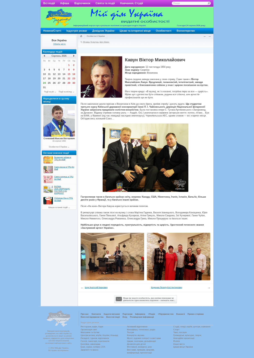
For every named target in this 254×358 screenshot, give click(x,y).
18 (49, 78)
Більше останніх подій (58, 207)
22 (69, 78)
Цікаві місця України (183, 347)
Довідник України (103, 30)
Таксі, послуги (180, 332)
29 (69, 83)
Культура (94, 42)
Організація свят (89, 329)
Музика (86, 42)
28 (64, 83)
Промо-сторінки (195, 314)
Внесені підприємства (92, 317)
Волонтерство (186, 30)
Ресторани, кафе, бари (92, 327)
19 (54, 78)
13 (59, 74)
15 (69, 74)
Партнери (127, 314)
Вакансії (180, 314)
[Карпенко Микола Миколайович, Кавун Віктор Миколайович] (178, 279)
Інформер (140, 314)
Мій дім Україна (59, 17)
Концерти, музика (135, 335)
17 (44, 78)
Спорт (176, 329)
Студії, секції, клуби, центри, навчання (191, 327)
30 (73, 83)
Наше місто (179, 344)
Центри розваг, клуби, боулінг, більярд (99, 335)
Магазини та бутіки (90, 332)
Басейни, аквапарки (90, 344)
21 (64, 78)
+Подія (151, 314)
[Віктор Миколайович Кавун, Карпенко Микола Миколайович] (112, 279)
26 (54, 83)
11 (49, 74)
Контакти (96, 314)
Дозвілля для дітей (136, 344)
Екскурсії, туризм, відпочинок (95, 338)
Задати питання (112, 314)
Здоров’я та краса (89, 350)
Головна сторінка (81, 36)
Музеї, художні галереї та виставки (144, 338)
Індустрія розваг (76, 30)
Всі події (49, 3)
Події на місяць (65, 92)
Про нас (85, 314)
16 (73, 74)
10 (44, 74)
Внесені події (113, 317)
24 (44, 83)
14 (64, 74)
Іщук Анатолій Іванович (96, 287)
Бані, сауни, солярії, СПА (93, 347)
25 (49, 83)
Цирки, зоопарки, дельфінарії (141, 341)
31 (44, 87)
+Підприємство (165, 314)
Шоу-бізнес (104, 42)
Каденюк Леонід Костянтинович (166, 287)
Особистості (163, 30)
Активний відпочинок (137, 327)
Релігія (176, 341)
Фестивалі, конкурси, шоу (139, 347)
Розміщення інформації (142, 317)
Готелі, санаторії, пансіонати (95, 341)
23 (73, 78)
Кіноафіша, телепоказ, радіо (141, 329)
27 (59, 83)
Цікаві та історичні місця (135, 30)
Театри (130, 332)
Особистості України (58, 147)
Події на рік (49, 92)
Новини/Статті (52, 30)
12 (54, 74)
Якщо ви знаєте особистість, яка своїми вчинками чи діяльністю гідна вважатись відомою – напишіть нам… (149, 299)
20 (59, 78)
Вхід (125, 317)
